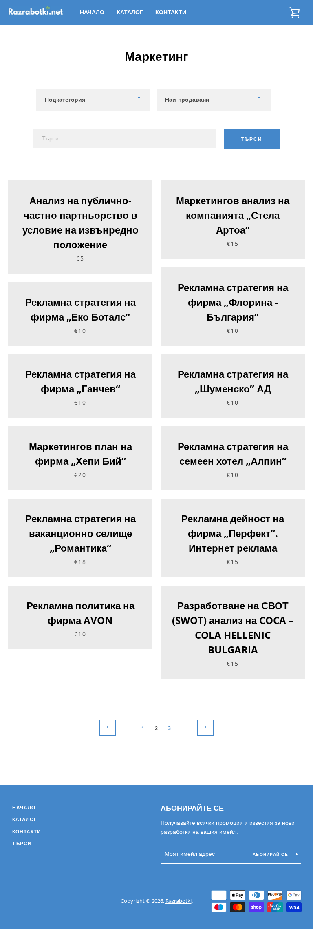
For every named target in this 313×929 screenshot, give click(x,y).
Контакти (170, 12)
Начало (92, 12)
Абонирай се (271, 854)
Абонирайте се (192, 808)
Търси (251, 139)
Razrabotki (178, 900)
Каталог (130, 12)
